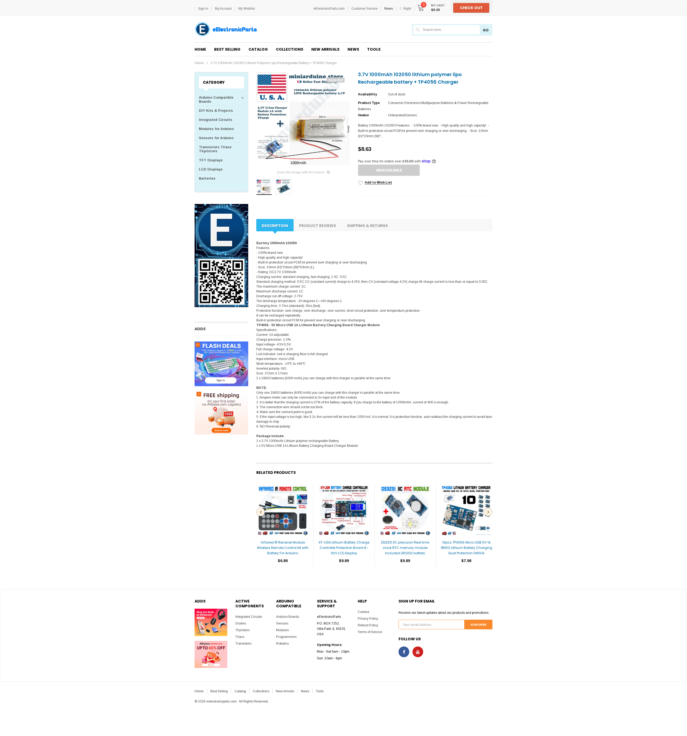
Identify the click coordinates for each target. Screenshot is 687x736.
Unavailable (389, 170)
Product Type (368, 103)
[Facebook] (404, 651)
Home (199, 63)
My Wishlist (246, 8)
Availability (367, 94)
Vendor (363, 115)
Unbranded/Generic (402, 115)
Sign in (203, 8)
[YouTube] (417, 651)
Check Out (471, 7)
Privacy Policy (368, 618)
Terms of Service (370, 632)
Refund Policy (368, 625)
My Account (223, 8)
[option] (303, 119)
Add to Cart (282, 576)
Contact (363, 612)
